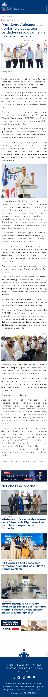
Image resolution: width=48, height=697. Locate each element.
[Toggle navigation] (43, 8)
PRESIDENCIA (22, 665)
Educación (7, 20)
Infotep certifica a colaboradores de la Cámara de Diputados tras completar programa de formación (23, 524)
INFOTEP (15, 461)
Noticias (12, 16)
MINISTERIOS (24, 671)
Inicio (3, 16)
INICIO (10, 665)
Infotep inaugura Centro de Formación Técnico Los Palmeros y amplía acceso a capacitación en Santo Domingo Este (23, 608)
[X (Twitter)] (14, 677)
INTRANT (26, 461)
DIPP (5, 461)
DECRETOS (11, 668)
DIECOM (38, 668)
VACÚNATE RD (25, 668)
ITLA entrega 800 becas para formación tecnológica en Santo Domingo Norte (23, 565)
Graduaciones (38, 461)
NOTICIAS (36, 665)
